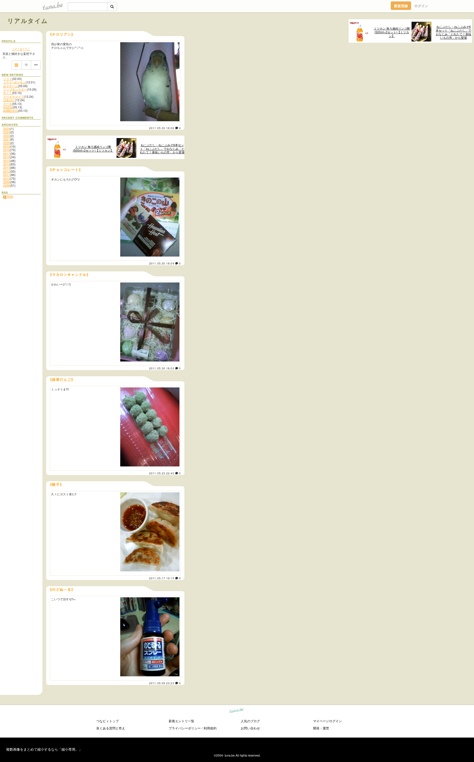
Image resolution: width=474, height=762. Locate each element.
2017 (6, 153)
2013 (6, 167)
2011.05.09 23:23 (161, 683)
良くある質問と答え (110, 728)
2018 (6, 150)
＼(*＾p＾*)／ (21, 49)
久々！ (7, 93)
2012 (6, 171)
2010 (6, 178)
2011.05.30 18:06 (161, 128)
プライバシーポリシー (185, 728)
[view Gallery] (16, 65)
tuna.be (236, 711)
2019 (6, 146)
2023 (6, 132)
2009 (6, 182)
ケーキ (7, 103)
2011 (6, 175)
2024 (6, 128)
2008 (6, 185)
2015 (6, 161)
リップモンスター (15, 89)
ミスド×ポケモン (14, 82)
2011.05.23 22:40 (161, 473)
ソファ (7, 79)
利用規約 (210, 728)
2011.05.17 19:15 (161, 578)
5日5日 (8, 107)
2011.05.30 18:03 (161, 368)
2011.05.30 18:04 (161, 263)
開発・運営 (321, 728)
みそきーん (10, 86)
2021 (6, 139)
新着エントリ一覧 (181, 721)
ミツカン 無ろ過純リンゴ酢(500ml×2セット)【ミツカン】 (392, 32)
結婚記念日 (10, 110)
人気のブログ (250, 721)
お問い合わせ (250, 728)
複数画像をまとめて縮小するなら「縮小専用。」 (44, 749)
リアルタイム (27, 20)
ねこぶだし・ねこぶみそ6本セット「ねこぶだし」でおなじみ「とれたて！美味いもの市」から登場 (453, 32)
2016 (6, 157)
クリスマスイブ (13, 96)
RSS (9, 196)
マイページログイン (327, 721)
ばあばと (9, 100)
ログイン (421, 5)
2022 (6, 136)
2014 (6, 164)
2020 (6, 143)
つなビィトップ (107, 721)
